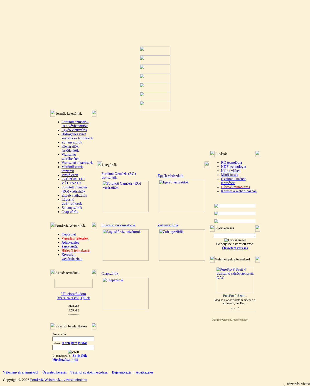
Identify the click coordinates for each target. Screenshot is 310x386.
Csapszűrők (70, 212)
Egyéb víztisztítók (74, 130)
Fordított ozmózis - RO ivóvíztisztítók (75, 124)
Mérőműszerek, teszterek (73, 169)
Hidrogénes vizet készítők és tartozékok (77, 136)
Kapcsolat (69, 234)
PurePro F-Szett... (235, 295)
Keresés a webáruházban (72, 257)
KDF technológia (233, 166)
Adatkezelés (70, 242)
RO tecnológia (231, 162)
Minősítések (229, 175)
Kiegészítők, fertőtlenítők (70, 148)
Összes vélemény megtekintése (230, 319)
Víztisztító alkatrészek (77, 163)
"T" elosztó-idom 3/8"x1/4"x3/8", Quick (73, 293)
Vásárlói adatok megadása (89, 372)
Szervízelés (70, 246)
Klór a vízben (231, 171)
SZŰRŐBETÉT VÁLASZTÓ (73, 181)
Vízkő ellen (70, 175)
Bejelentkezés (122, 372)
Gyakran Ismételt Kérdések (233, 181)
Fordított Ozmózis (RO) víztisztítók (74, 189)
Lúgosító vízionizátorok (72, 201)
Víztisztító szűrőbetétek (70, 157)
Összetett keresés (54, 372)
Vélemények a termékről (20, 372)
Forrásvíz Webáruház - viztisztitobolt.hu (58, 380)
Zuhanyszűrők (72, 142)
